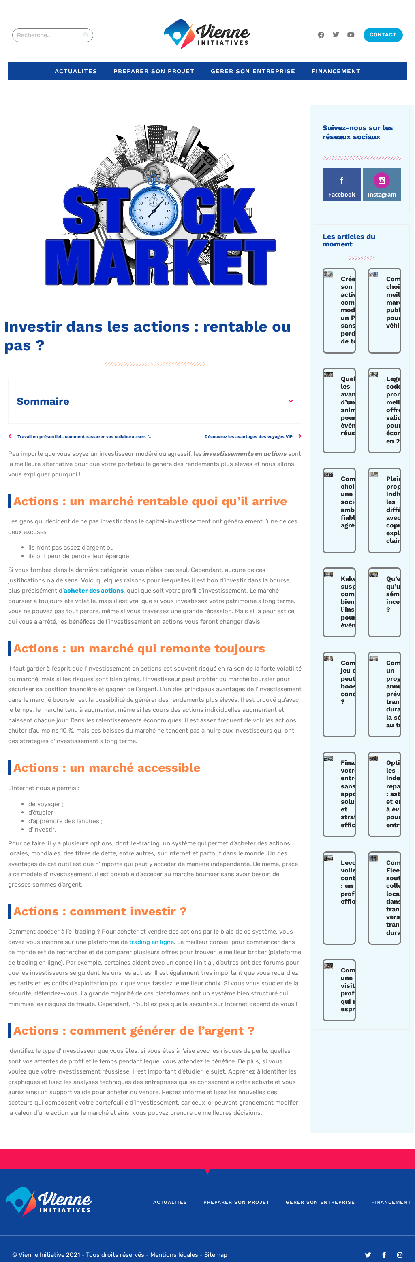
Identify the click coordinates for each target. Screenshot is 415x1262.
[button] (290, 401)
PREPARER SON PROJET (154, 71)
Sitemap (215, 1254)
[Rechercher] (86, 35)
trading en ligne (151, 942)
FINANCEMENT (336, 71)
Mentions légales (174, 1254)
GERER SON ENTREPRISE (253, 71)
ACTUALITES (76, 71)
